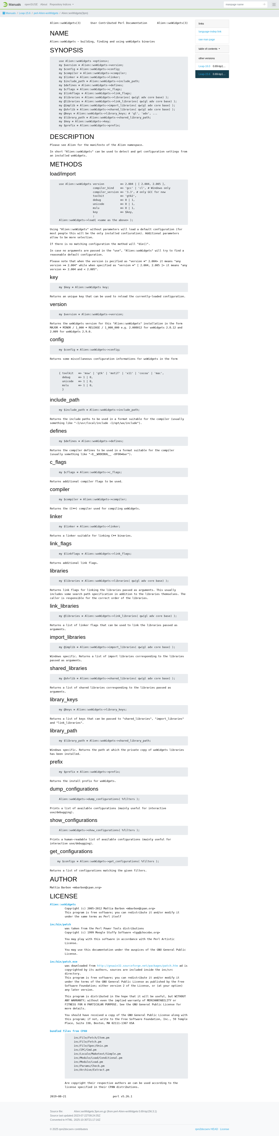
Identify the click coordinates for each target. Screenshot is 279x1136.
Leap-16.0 (204, 66)
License (224, 1129)
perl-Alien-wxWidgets (46, 13)
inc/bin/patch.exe (63, 961)
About (43, 4)
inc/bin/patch (60, 924)
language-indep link (210, 31)
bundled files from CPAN (68, 1031)
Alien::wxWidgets (63, 904)
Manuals (10, 13)
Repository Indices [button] (61, 4)
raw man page (207, 39)
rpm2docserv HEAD (206, 1129)
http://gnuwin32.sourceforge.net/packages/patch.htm (137, 965)
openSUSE (31, 4)
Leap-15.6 (25, 13)
